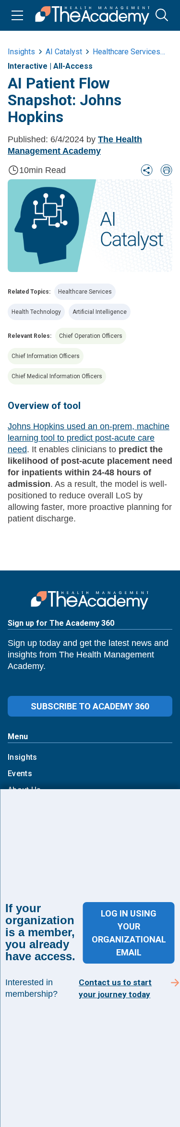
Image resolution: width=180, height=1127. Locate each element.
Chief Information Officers (46, 356)
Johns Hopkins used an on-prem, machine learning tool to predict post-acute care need (88, 437)
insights (21, 51)
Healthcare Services (85, 291)
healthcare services (126, 51)
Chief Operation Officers (90, 336)
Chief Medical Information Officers (57, 376)
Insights (22, 757)
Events (20, 773)
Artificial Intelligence (99, 312)
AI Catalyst (64, 51)
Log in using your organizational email (129, 932)
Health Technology (36, 312)
